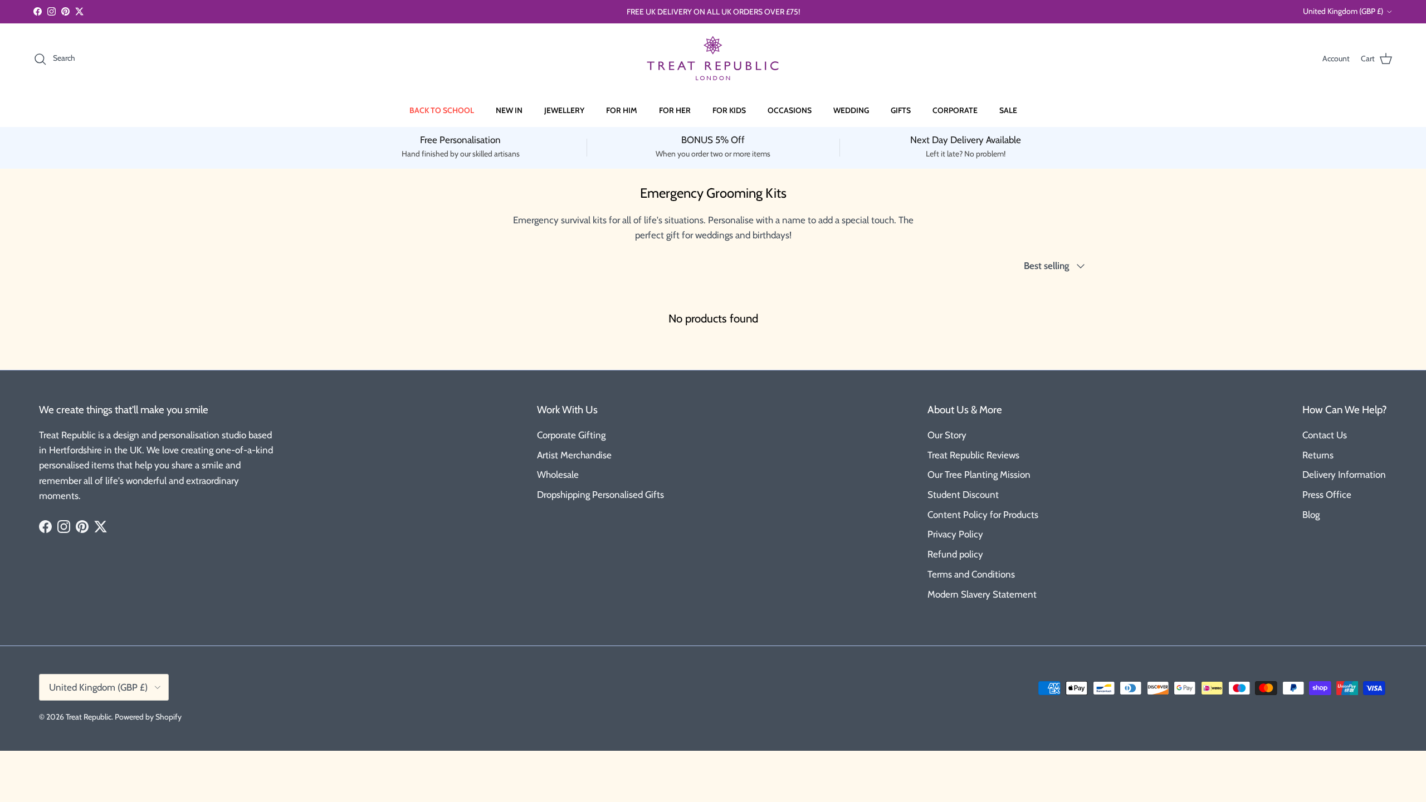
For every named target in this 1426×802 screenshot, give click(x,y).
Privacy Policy (955, 534)
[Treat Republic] (713, 59)
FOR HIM (621, 110)
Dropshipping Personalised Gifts (600, 494)
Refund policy (955, 554)
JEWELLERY (564, 110)
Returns (1318, 455)
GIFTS (901, 110)
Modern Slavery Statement (982, 594)
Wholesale (558, 474)
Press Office (1326, 494)
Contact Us (1324, 435)
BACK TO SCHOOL (441, 110)
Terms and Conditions (971, 574)
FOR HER (675, 110)
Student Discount (963, 494)
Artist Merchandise (574, 455)
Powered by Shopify (148, 717)
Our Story (946, 435)
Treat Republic (88, 717)
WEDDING (851, 110)
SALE (1008, 110)
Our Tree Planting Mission (979, 474)
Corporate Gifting (571, 435)
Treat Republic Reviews (973, 455)
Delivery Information (1344, 474)
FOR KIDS (729, 110)
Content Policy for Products (982, 514)
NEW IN (509, 110)
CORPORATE (955, 110)
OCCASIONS (790, 110)
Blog (1311, 514)
